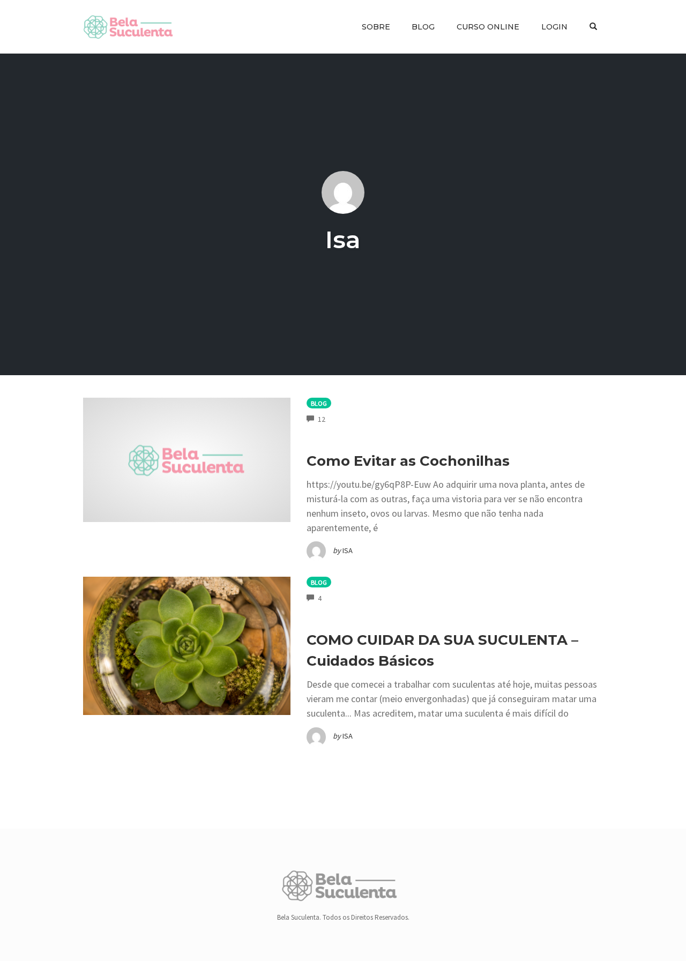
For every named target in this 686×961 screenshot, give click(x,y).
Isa (343, 239)
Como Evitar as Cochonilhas (408, 461)
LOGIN (554, 27)
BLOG (423, 27)
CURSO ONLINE (488, 27)
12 (321, 419)
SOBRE (376, 27)
